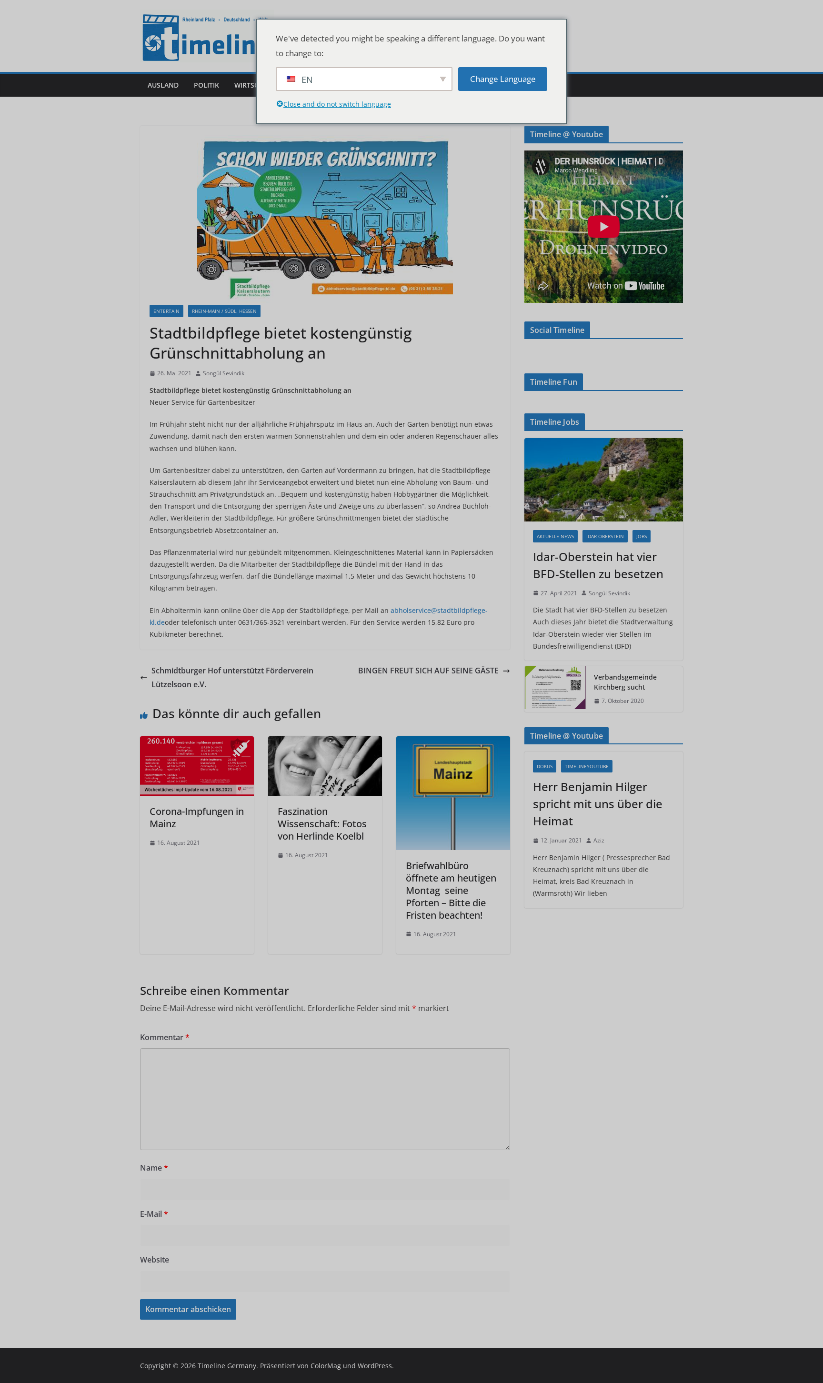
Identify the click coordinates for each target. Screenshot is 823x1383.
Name (154, 1168)
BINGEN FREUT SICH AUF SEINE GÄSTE (428, 670)
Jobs (641, 536)
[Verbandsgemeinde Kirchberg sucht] (555, 689)
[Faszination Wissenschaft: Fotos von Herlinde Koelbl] (325, 743)
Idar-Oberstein (605, 536)
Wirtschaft (254, 85)
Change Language (503, 78)
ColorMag (326, 1365)
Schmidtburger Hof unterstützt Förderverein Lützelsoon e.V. (232, 677)
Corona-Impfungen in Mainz (197, 817)
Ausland (163, 85)
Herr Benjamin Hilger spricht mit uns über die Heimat (597, 804)
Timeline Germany (227, 1365)
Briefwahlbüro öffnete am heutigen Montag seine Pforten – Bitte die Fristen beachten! (451, 890)
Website (154, 1259)
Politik (206, 85)
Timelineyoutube (587, 766)
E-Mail (154, 1214)
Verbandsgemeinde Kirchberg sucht (625, 682)
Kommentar (165, 1037)
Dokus (544, 766)
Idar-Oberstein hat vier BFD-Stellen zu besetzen (598, 565)
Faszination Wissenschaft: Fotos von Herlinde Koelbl (322, 823)
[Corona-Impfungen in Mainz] (197, 743)
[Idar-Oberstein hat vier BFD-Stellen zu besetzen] (603, 479)
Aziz (598, 840)
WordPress (375, 1365)
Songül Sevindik (223, 373)
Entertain (166, 311)
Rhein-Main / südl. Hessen (224, 311)
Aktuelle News (555, 536)
